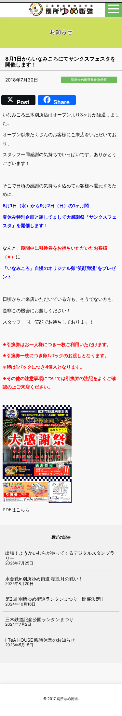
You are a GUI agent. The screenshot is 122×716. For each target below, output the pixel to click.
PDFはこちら (16, 509)
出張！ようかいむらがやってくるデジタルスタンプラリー (60, 555)
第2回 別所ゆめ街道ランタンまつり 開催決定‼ (54, 599)
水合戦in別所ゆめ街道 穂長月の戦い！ (44, 578)
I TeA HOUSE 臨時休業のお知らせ (40, 640)
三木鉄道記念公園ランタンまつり (39, 619)
